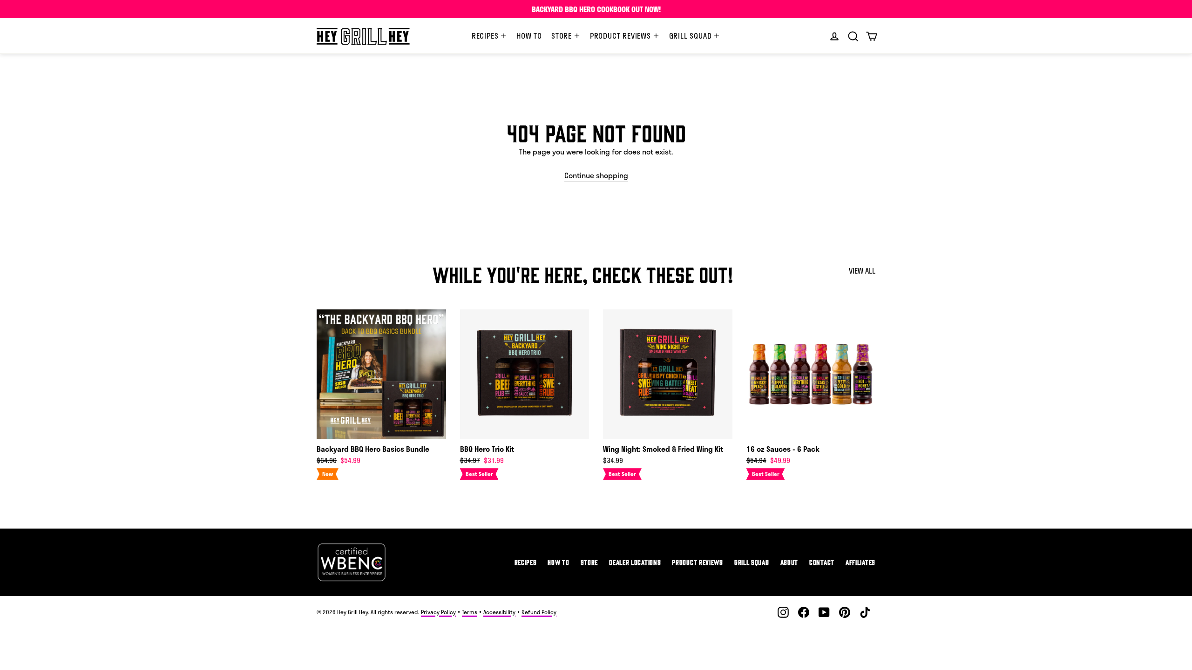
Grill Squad (691, 35)
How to (529, 35)
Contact (821, 562)
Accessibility (499, 612)
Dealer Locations (635, 562)
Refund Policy (539, 612)
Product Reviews (621, 35)
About (789, 562)
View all (862, 270)
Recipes (486, 35)
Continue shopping (596, 175)
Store (562, 35)
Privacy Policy (438, 612)
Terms (469, 612)
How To (558, 562)
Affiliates (860, 562)
